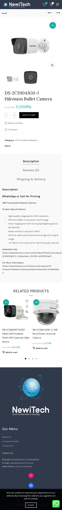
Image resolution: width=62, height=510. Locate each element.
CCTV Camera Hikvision (26, 140)
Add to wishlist (15, 123)
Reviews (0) (31, 170)
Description (31, 161)
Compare (12, 129)
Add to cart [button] (11, 352)
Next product (57, 13)
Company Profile (10, 441)
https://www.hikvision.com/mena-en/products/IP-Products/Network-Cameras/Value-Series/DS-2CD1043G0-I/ (30, 269)
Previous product (50, 13)
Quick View (26, 311)
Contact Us (7, 446)
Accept (31, 505)
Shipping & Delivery (31, 179)
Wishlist (46, 3)
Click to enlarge (52, 65)
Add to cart (29, 115)
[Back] (4, 13)
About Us (6, 437)
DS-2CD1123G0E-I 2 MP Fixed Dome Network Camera (45, 333)
